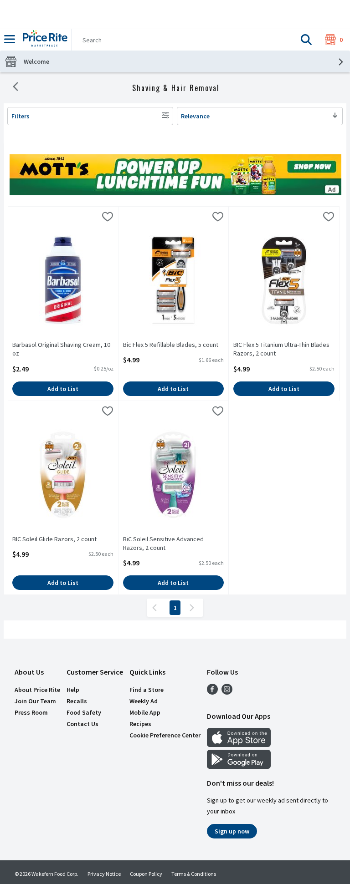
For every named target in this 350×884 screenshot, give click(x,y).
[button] (306, 40)
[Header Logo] (43, 40)
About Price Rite (37, 690)
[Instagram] (226, 691)
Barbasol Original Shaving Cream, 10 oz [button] (61, 349)
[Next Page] (194, 607)
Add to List (62, 389)
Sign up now (232, 831)
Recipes (140, 724)
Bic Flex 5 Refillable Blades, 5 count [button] (170, 344)
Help (73, 690)
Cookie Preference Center (165, 735)
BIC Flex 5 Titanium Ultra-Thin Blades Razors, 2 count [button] (281, 349)
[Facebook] (212, 691)
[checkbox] (107, 218)
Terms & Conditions (193, 873)
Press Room (31, 712)
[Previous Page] (156, 607)
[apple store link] (239, 744)
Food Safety (84, 712)
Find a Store (146, 690)
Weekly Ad (143, 701)
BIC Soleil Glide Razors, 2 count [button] (54, 539)
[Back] (15, 88)
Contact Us (82, 724)
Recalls (77, 701)
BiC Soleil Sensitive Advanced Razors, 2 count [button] (163, 543)
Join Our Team (35, 701)
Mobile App (144, 712)
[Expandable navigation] (9, 39)
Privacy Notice (104, 873)
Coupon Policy (146, 873)
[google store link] (239, 766)
